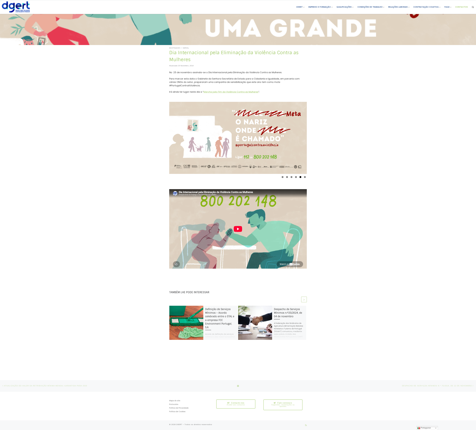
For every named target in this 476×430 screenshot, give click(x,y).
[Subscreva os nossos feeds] (306, 425)
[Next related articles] (304, 299)
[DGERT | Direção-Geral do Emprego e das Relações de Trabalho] (16, 7)
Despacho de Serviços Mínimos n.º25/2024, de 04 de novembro (288, 313)
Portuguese (425, 428)
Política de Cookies (177, 411)
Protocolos (173, 404)
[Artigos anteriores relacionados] (298, 299)
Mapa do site (174, 400)
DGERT (179, 424)
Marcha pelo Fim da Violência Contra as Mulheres (231, 91)
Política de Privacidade (179, 408)
